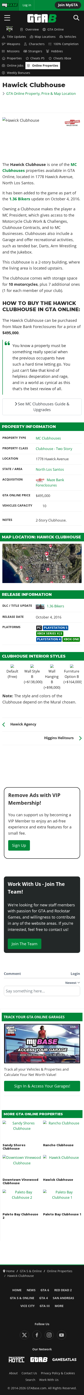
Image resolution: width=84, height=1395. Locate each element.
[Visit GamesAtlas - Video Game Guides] (64, 1359)
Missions (13, 51)
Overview (32, 29)
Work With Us (49, 1380)
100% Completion (66, 44)
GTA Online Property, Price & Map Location (41, 93)
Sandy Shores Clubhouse (14, 1146)
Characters (37, 44)
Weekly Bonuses (18, 73)
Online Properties (45, 65)
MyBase (7, 5)
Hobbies (57, 51)
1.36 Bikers (20, 198)
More (59, 1306)
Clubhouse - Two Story (54, 448)
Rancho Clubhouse (58, 1145)
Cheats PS (37, 58)
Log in (27, 5)
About (13, 1373)
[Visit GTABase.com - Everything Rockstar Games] (39, 1359)
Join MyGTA (68, 5)
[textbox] (42, 992)
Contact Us (29, 1373)
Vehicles (70, 37)
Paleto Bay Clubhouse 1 (62, 1214)
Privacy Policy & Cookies (58, 1373)
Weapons (13, 44)
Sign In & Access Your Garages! (42, 1086)
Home (17, 1290)
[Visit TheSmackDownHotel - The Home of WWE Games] (16, 1359)
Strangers (35, 51)
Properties (14, 58)
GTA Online (55, 29)
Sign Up (19, 845)
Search (30, 1380)
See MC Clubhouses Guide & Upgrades (43, 406)
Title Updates (16, 37)
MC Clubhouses (48, 438)
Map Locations (45, 37)
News (31, 1290)
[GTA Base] (42, 18)
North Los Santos (50, 469)
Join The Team (24, 943)
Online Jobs (15, 65)
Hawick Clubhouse (58, 1179)
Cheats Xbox (62, 58)
